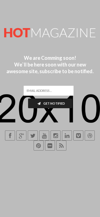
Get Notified (54, 103)
